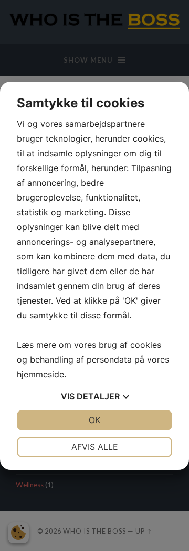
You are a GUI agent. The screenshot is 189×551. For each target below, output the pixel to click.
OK (94, 420)
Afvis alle (94, 447)
